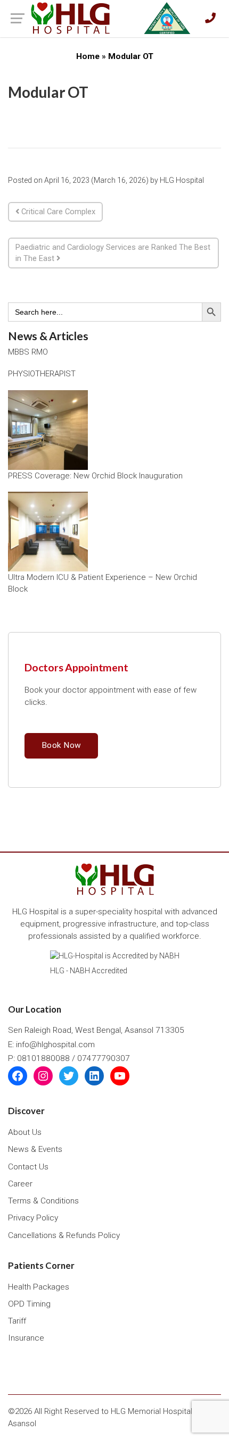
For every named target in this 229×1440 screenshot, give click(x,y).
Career (20, 1184)
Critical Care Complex (57, 211)
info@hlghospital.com (55, 1044)
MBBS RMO (28, 352)
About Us (25, 1132)
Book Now (61, 745)
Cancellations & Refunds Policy (64, 1235)
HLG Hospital (182, 180)
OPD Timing (29, 1304)
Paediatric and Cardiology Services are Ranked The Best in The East (112, 252)
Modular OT (48, 92)
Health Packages (38, 1287)
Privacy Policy (33, 1218)
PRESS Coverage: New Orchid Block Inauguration (95, 476)
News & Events (35, 1149)
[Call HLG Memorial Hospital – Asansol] (210, 18)
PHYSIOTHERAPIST (42, 373)
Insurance (26, 1338)
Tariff (17, 1321)
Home (88, 56)
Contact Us (28, 1167)
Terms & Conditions (43, 1201)
